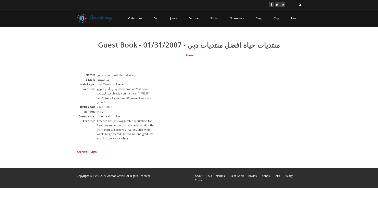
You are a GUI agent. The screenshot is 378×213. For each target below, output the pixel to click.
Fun (156, 18)
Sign (94, 152)
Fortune (194, 18)
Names (220, 176)
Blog (258, 18)
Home (189, 55)
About (199, 176)
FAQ (209, 176)
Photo (214, 18)
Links (276, 176)
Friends (265, 176)
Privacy (288, 176)
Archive (82, 152)
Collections (135, 18)
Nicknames (237, 18)
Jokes (173, 18)
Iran (293, 18)
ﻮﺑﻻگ (276, 18)
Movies (252, 176)
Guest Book (236, 176)
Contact (200, 180)
